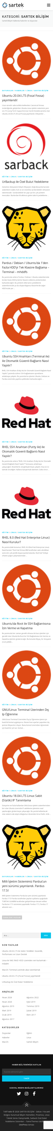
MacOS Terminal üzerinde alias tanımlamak (21, 969)
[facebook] (34, 1094)
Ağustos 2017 (8, 1019)
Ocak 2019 (6, 1014)
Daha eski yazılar (12, 917)
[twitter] (19, 1094)
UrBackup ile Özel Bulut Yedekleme (25, 182)
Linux (29, 90)
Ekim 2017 (31, 1014)
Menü (48, 5)
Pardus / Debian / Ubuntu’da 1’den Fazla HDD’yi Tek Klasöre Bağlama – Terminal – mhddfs (25, 267)
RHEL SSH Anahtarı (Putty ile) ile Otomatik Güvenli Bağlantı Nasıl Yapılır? (23, 451)
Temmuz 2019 (32, 1006)
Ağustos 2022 (32, 997)
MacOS (5, 1042)
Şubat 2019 (31, 1010)
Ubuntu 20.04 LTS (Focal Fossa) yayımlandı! (21, 976)
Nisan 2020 (7, 1002)
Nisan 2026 (7, 997)
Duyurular (7, 90)
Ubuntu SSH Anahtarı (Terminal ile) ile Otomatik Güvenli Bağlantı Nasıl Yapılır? (25, 360)
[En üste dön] (26, 1105)
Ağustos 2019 (8, 1006)
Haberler (19, 90)
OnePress (23, 1124)
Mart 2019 (6, 1010)
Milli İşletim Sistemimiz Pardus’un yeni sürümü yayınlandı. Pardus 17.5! (24, 885)
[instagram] (26, 1094)
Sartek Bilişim (41, 90)
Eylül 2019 (30, 1002)
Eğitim (5, 177)
